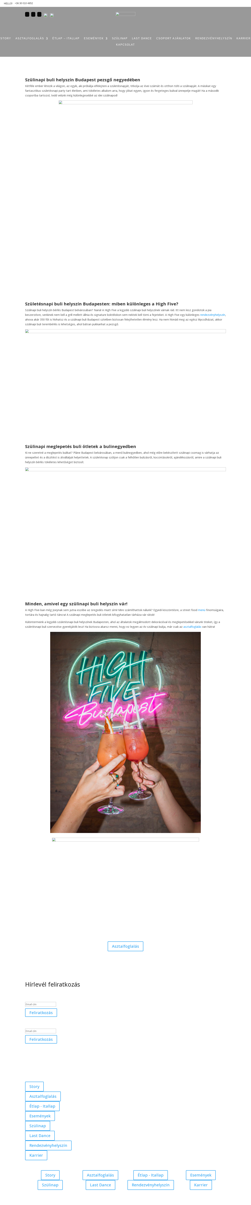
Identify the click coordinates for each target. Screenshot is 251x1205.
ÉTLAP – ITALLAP (66, 38)
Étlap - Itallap (42, 1106)
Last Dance (142, 38)
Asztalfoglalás (29, 38)
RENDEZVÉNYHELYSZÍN (213, 38)
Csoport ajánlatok (173, 38)
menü (201, 610)
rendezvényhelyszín (212, 315)
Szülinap (37, 1125)
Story (34, 1086)
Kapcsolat (125, 44)
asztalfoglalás (192, 627)
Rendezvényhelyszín (48, 1145)
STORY (5, 38)
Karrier (243, 38)
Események (94, 38)
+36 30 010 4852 (24, 3)
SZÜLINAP (120, 38)
